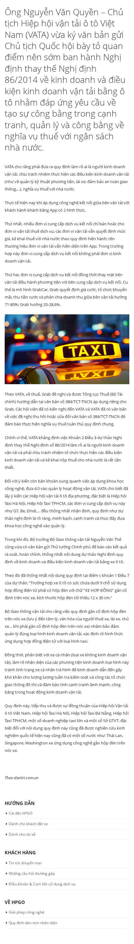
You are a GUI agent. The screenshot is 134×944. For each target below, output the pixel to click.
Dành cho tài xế (22, 834)
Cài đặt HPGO (20, 813)
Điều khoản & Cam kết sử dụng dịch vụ (42, 884)
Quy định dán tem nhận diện (33, 922)
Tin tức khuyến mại (25, 862)
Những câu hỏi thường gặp (32, 873)
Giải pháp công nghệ (26, 912)
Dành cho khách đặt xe (28, 823)
